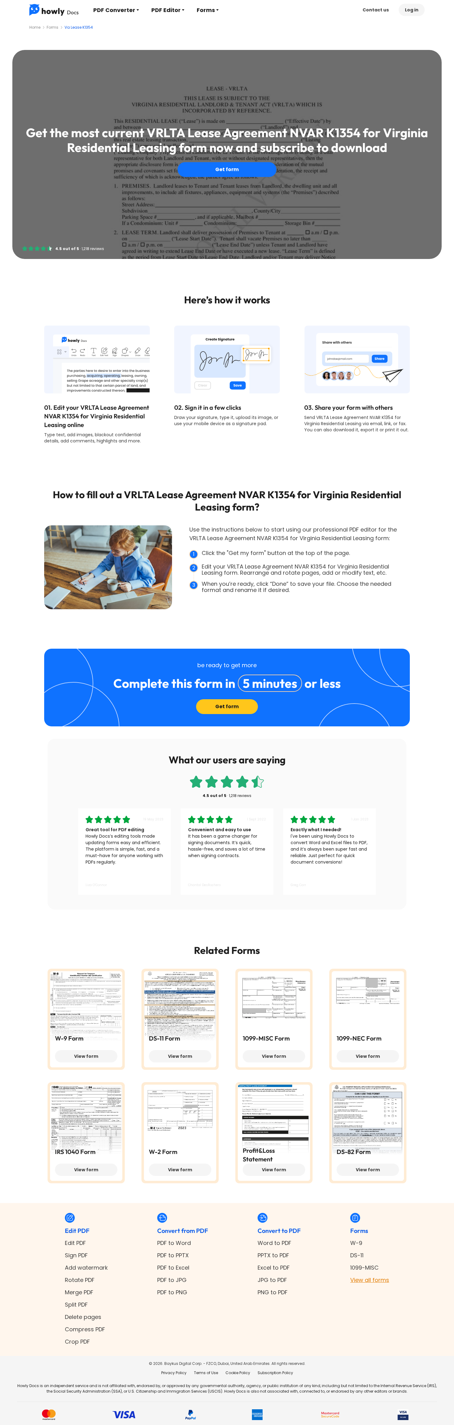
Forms (206, 10)
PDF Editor (166, 10)
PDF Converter (114, 10)
